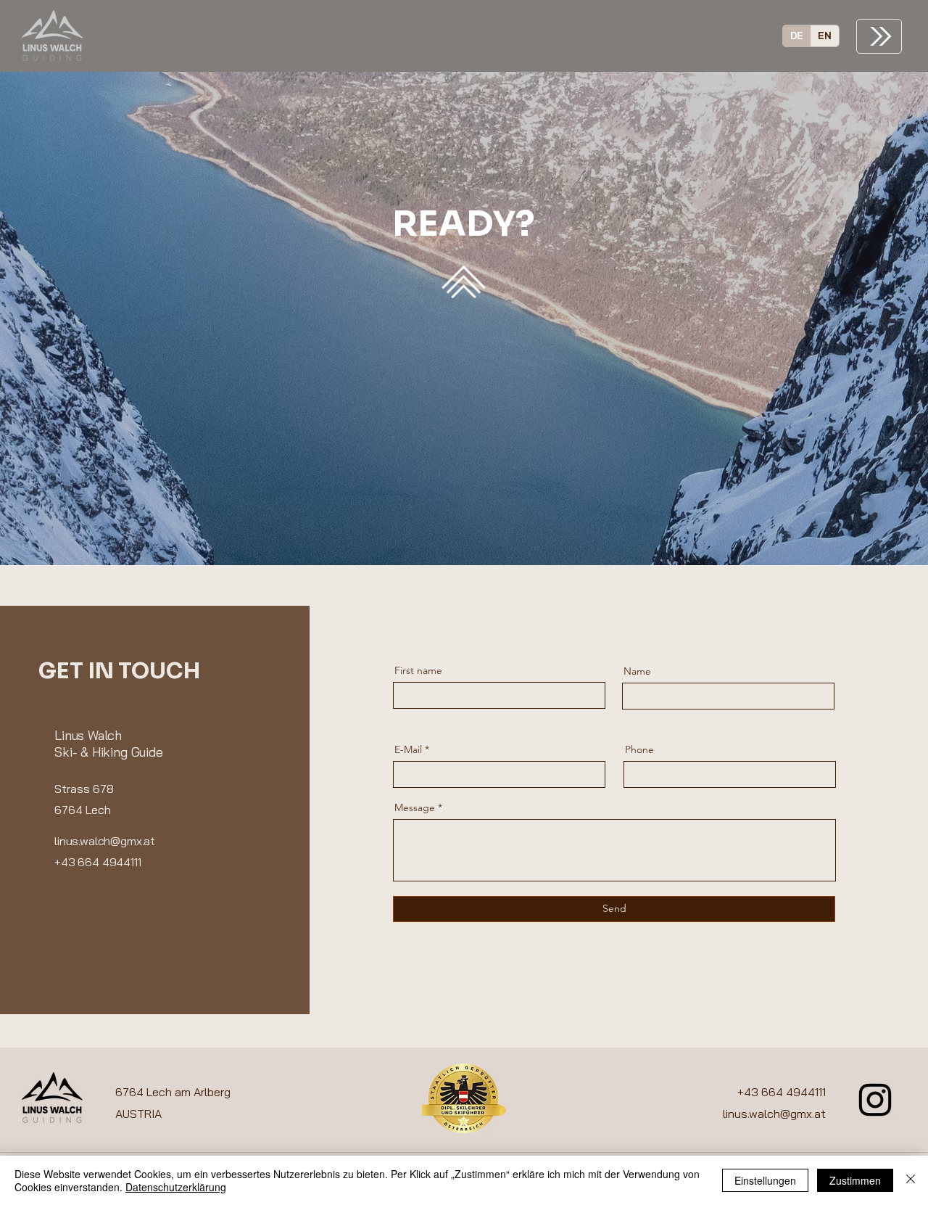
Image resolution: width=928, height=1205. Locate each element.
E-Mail (408, 749)
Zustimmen (855, 1180)
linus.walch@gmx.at (774, 1113)
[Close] (910, 1180)
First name (418, 670)
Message (414, 807)
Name (637, 671)
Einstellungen (765, 1180)
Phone (639, 749)
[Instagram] (875, 1100)
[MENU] (879, 36)
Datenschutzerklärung (175, 1187)
